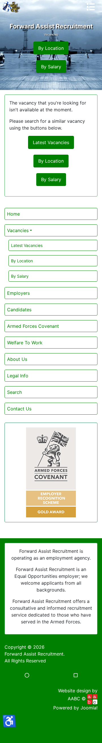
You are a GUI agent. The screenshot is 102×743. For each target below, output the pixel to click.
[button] (27, 675)
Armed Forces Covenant (33, 326)
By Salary (20, 276)
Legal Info (17, 375)
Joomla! (88, 708)
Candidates (19, 309)
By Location (22, 260)
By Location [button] (51, 48)
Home (13, 214)
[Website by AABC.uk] (92, 699)
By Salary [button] (51, 66)
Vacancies (18, 230)
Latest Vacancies (26, 245)
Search (14, 392)
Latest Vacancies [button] (51, 142)
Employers (18, 293)
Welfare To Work (24, 342)
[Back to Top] (51, 732)
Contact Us (19, 409)
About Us (17, 359)
